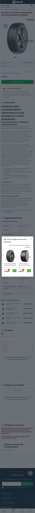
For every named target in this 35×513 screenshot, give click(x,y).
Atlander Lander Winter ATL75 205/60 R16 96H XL (24, 264)
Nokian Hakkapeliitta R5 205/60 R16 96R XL (10, 264)
